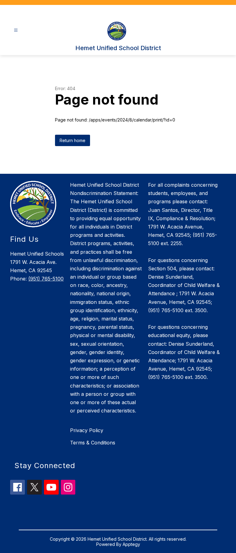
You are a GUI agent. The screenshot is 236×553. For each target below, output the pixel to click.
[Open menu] (15, 30)
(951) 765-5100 (46, 279)
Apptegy (131, 544)
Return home (72, 140)
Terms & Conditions (92, 443)
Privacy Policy (86, 430)
